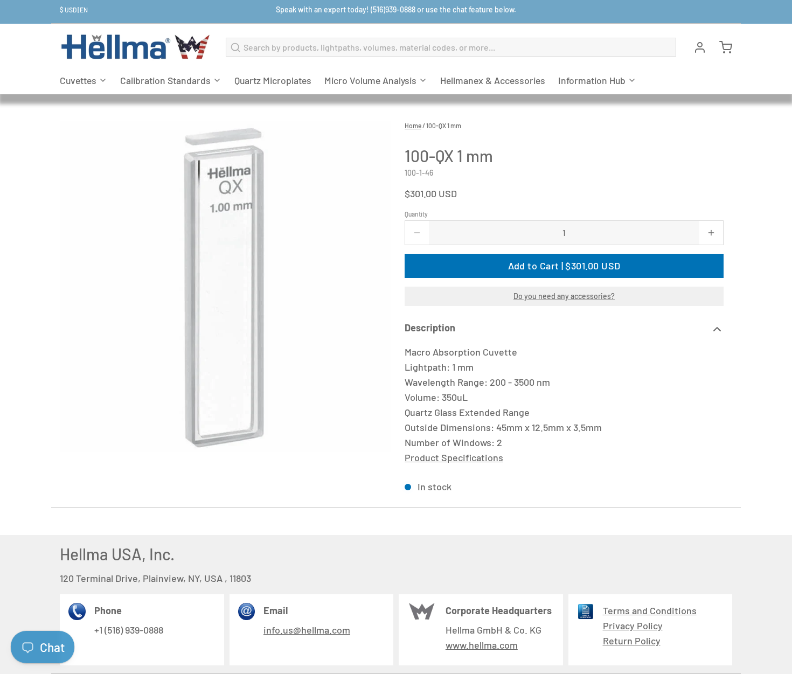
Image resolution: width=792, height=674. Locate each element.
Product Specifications (454, 457)
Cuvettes (78, 80)
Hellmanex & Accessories (492, 80)
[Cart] (721, 47)
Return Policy (632, 641)
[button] (564, 266)
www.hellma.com (482, 645)
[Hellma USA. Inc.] (136, 47)
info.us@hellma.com (306, 630)
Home (413, 125)
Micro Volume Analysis (370, 80)
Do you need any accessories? (564, 296)
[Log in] (695, 47)
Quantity (416, 214)
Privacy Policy (633, 625)
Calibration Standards (165, 80)
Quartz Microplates (272, 80)
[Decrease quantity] (417, 233)
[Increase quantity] (711, 233)
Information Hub (592, 80)
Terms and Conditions (650, 610)
